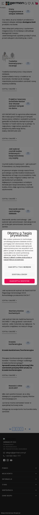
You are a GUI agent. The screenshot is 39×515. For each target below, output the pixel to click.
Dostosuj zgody (19, 274)
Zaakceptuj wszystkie (19, 281)
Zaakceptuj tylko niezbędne (19, 267)
